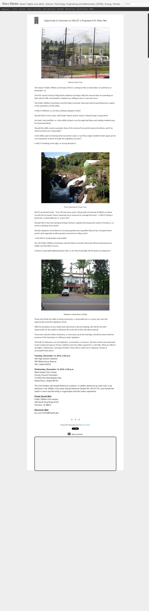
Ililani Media (86, 425)
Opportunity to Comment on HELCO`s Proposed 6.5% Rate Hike (75, 20)
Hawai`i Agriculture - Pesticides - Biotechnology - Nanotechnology (65, 9)
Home (15, 9)
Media (91, 9)
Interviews (22, 9)
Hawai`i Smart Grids (34, 9)
